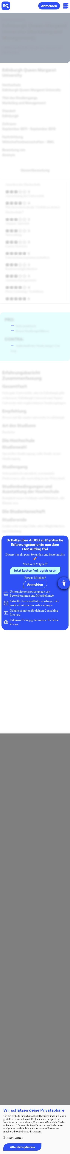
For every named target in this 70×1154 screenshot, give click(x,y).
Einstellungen (13, 1137)
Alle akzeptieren (22, 1147)
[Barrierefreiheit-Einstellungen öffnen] (64, 583)
